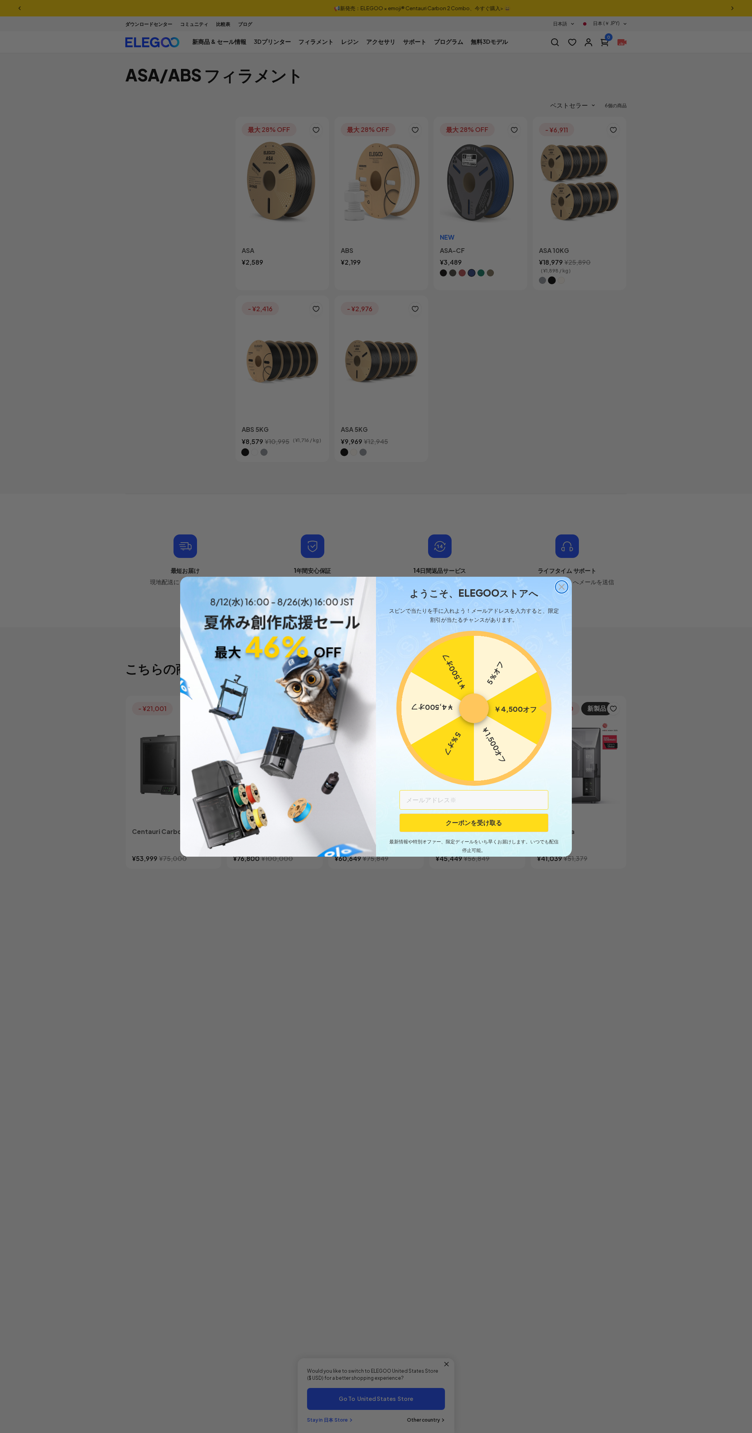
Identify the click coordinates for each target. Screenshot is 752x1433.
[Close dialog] (561, 587)
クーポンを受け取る (474, 822)
